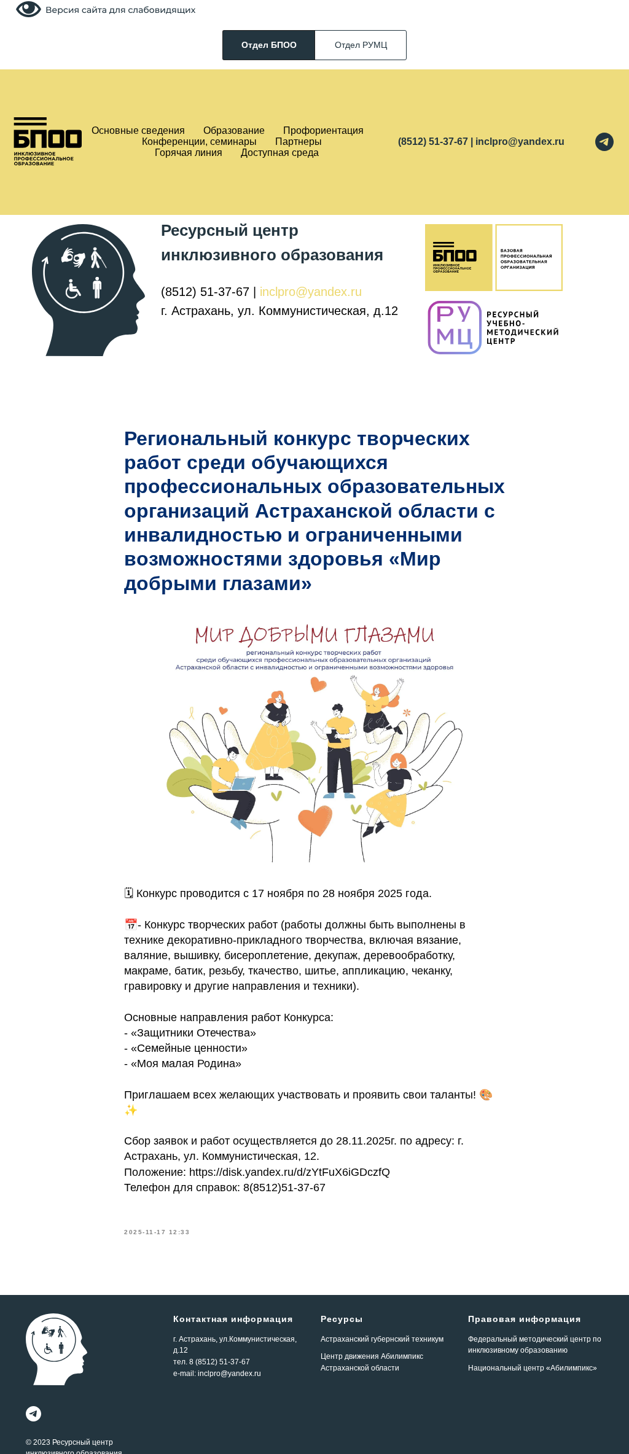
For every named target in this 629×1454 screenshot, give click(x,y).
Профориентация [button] (323, 130)
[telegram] (604, 142)
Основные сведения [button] (138, 130)
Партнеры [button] (298, 141)
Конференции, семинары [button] (199, 141)
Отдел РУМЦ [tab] (361, 45)
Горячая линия (188, 152)
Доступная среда (280, 152)
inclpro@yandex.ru (311, 291)
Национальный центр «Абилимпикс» (532, 1368)
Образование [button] (234, 130)
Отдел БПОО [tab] (269, 45)
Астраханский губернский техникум (382, 1339)
